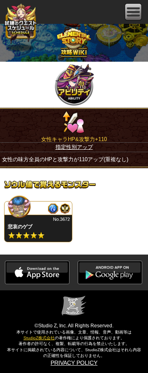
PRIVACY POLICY (74, 362)
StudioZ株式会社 (39, 338)
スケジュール (20, 23)
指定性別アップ (74, 147)
